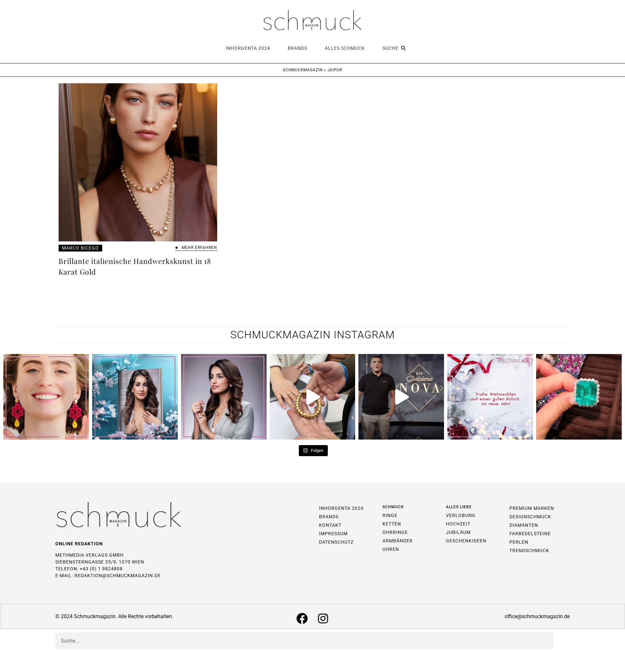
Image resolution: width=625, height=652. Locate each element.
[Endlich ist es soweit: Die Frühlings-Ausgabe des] (135, 397)
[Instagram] (323, 618)
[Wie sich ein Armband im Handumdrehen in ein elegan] (312, 397)
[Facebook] (302, 618)
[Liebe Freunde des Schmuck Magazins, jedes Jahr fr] (490, 397)
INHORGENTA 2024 (248, 48)
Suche (391, 48)
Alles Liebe (459, 507)
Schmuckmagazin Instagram (312, 335)
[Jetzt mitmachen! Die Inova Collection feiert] (401, 397)
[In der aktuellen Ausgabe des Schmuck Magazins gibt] (579, 397)
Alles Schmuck (345, 48)
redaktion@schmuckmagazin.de (118, 575)
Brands (297, 48)
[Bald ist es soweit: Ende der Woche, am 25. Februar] (224, 397)
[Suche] (561, 640)
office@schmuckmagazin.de (537, 616)
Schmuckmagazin (303, 70)
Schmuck (393, 507)
